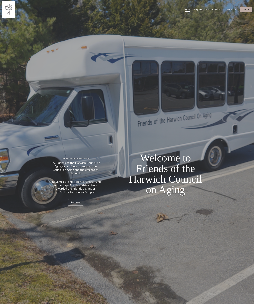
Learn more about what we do (75, 158)
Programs (197, 9)
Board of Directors (214, 9)
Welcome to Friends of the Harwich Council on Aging (165, 174)
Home (187, 9)
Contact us (231, 9)
